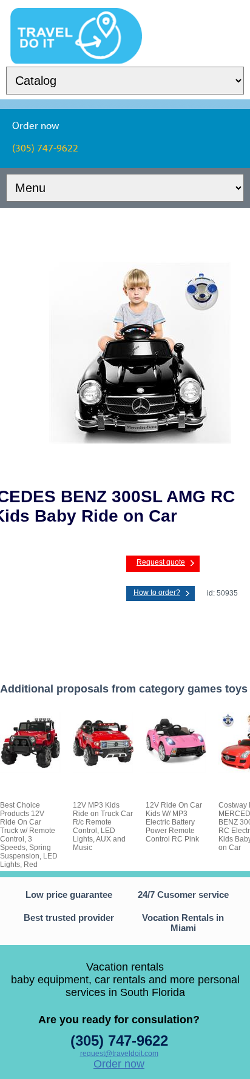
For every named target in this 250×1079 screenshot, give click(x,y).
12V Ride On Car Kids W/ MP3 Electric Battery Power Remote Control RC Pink (174, 822)
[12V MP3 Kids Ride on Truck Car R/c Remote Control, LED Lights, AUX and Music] (103, 770)
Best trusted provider (69, 917)
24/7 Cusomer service (183, 894)
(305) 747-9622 (119, 1040)
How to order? (156, 592)
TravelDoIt (76, 16)
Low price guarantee (68, 894)
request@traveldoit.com (119, 1053)
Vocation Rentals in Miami (183, 922)
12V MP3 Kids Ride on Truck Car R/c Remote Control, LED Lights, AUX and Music (103, 826)
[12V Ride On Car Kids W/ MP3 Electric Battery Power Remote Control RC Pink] (176, 770)
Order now (118, 1064)
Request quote (161, 562)
